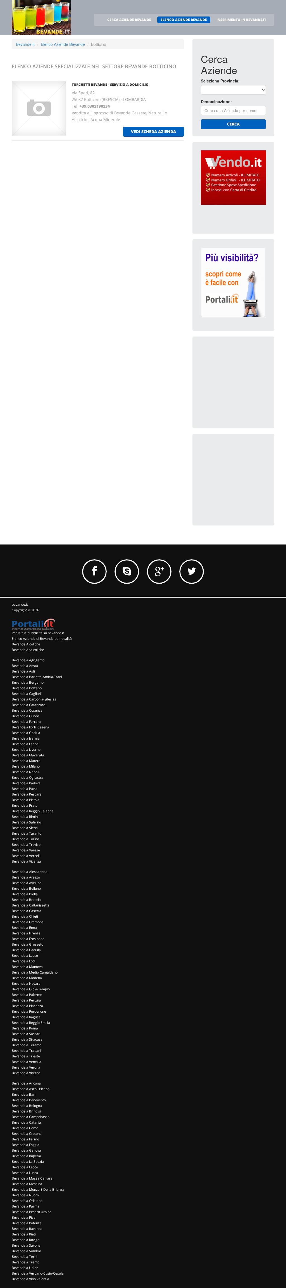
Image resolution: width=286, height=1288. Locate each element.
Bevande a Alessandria (29, 871)
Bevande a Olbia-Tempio (31, 989)
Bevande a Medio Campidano (35, 972)
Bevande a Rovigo (25, 1239)
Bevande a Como (25, 1128)
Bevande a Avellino (26, 882)
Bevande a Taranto (26, 833)
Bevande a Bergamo (28, 682)
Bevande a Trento (25, 1262)
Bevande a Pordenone (29, 1011)
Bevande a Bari (23, 1094)
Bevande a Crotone (27, 1133)
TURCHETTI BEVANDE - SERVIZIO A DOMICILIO (110, 84)
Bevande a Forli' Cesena (30, 727)
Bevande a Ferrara (26, 721)
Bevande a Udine (25, 1267)
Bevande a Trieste (26, 1056)
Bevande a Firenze (26, 933)
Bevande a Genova (26, 1150)
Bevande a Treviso (26, 844)
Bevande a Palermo (27, 994)
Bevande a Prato (24, 805)
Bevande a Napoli (25, 772)
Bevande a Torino (25, 839)
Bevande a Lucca (25, 1172)
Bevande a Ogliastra (27, 777)
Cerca (233, 124)
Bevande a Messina (27, 1184)
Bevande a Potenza (27, 1223)
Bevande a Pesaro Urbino (31, 1211)
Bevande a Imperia (26, 1156)
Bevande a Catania (26, 1122)
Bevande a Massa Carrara (32, 1178)
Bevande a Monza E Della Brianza (38, 1189)
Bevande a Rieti (24, 1234)
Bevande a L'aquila (26, 950)
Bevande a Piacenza (27, 1005)
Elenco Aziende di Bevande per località (42, 638)
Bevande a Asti (23, 671)
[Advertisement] (243, 380)
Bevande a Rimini (25, 816)
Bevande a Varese (26, 850)
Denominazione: (216, 101)
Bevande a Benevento (29, 1100)
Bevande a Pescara (27, 794)
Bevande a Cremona (28, 922)
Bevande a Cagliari (26, 693)
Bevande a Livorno (26, 749)
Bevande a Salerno (26, 822)
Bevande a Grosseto (27, 944)
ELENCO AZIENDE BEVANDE (184, 19)
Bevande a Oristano (27, 1200)
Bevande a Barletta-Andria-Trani (37, 676)
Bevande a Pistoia (25, 799)
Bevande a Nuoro (25, 1195)
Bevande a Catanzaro (28, 704)
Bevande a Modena (27, 978)
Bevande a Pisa (23, 1217)
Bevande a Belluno (26, 888)
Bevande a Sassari (26, 1033)
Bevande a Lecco (25, 1167)
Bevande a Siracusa (27, 1039)
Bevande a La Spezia (28, 1161)
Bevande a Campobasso (30, 1116)
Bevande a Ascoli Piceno (30, 1088)
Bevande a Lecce (25, 955)
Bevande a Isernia (26, 738)
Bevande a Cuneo (25, 716)
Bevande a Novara (26, 983)
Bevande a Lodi (23, 961)
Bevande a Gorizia (26, 732)
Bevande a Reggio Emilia (31, 1022)
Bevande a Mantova (27, 966)
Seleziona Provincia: (220, 81)
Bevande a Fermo (25, 1139)
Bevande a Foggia (25, 1144)
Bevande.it (25, 44)
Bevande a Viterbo (26, 1073)
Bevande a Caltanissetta (30, 905)
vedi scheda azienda (153, 131)
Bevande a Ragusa (26, 1017)
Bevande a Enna (24, 927)
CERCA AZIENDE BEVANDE (129, 19)
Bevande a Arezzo (26, 877)
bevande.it (20, 604)
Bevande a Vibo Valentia (30, 1279)
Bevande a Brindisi (26, 1111)
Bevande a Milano (26, 766)
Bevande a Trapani (26, 1050)
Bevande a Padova (26, 783)
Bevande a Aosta (25, 665)
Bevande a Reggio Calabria (33, 811)
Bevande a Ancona (26, 1083)
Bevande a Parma (25, 1206)
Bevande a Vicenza (26, 861)
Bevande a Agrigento (28, 660)
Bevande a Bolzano (27, 688)
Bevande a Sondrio (26, 1251)
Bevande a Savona (26, 1245)
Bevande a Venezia (26, 1061)
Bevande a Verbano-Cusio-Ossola (38, 1273)
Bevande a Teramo (26, 1045)
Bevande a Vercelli (26, 855)
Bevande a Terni (24, 1256)
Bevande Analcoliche (28, 649)
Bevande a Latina (25, 744)
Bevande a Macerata (28, 755)
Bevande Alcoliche (26, 644)
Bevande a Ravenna (27, 1228)
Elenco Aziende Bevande (63, 44)
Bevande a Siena (25, 827)
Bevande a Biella (25, 894)
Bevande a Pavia (24, 788)
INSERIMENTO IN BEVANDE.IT (241, 19)
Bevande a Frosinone (28, 938)
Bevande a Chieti (25, 916)
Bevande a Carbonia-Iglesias (34, 699)
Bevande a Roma (25, 1028)
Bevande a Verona (26, 1067)
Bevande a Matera (26, 760)
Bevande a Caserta (26, 910)
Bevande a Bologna (27, 1105)
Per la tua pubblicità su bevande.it (38, 633)
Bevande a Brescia (26, 899)
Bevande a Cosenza (27, 710)
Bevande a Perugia (26, 1000)
